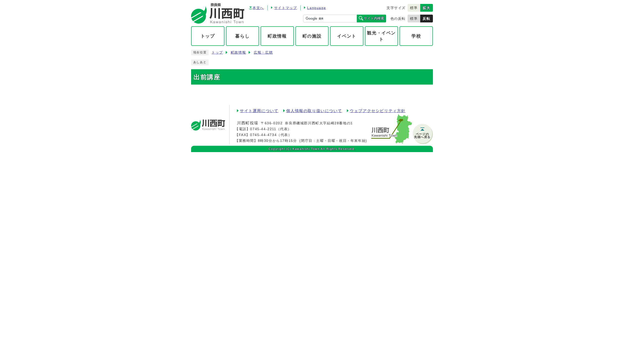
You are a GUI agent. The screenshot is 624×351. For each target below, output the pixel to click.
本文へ (258, 8)
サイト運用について (259, 111)
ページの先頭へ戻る (422, 135)
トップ (217, 52)
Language (316, 8)
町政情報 (238, 52)
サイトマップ (285, 8)
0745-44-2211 (263, 129)
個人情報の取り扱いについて (314, 111)
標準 (414, 8)
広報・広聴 (263, 52)
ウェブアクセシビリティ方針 (378, 111)
